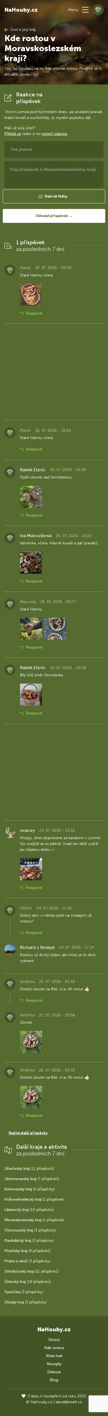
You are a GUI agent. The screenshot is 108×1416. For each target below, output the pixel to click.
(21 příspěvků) (31, 1271)
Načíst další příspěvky (28, 1133)
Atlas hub (54, 1355)
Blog (54, 1380)
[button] (85, 10)
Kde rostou (54, 1347)
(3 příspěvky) (30, 1230)
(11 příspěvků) (29, 1168)
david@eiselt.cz (69, 1402)
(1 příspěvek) (34, 1199)
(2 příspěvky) (29, 1189)
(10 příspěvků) (29, 1209)
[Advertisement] (54, 371)
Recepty (54, 1364)
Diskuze (54, 1372)
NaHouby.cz (21, 9)
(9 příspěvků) (27, 1250)
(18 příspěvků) (27, 1281)
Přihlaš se (12, 133)
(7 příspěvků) (31, 1178)
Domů (54, 1339)
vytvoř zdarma (54, 133)
